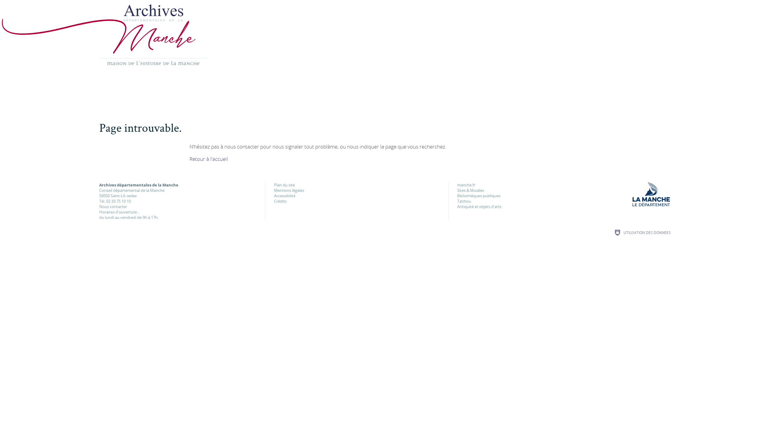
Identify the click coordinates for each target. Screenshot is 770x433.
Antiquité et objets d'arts (479, 206)
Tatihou (464, 201)
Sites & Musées (470, 190)
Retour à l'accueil (208, 158)
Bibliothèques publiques (478, 195)
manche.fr (466, 185)
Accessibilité (284, 195)
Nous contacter (113, 206)
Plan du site (284, 185)
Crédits (280, 201)
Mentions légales (289, 190)
